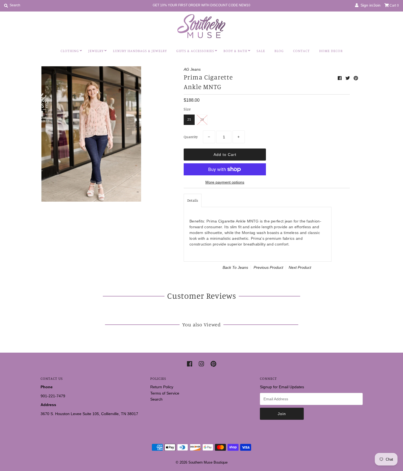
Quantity (191, 137)
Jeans (243, 267)
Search (156, 399)
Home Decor (331, 50)
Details (192, 200)
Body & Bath (235, 50)
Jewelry (96, 50)
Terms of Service (164, 393)
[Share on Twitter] (348, 78)
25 (189, 119)
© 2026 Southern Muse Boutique (202, 462)
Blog (279, 50)
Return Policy (161, 387)
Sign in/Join (369, 5)
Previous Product (268, 267)
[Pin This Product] (356, 78)
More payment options (224, 182)
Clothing (70, 50)
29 (202, 119)
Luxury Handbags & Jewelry (140, 50)
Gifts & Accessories (195, 50)
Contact (301, 50)
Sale (261, 50)
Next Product (300, 267)
